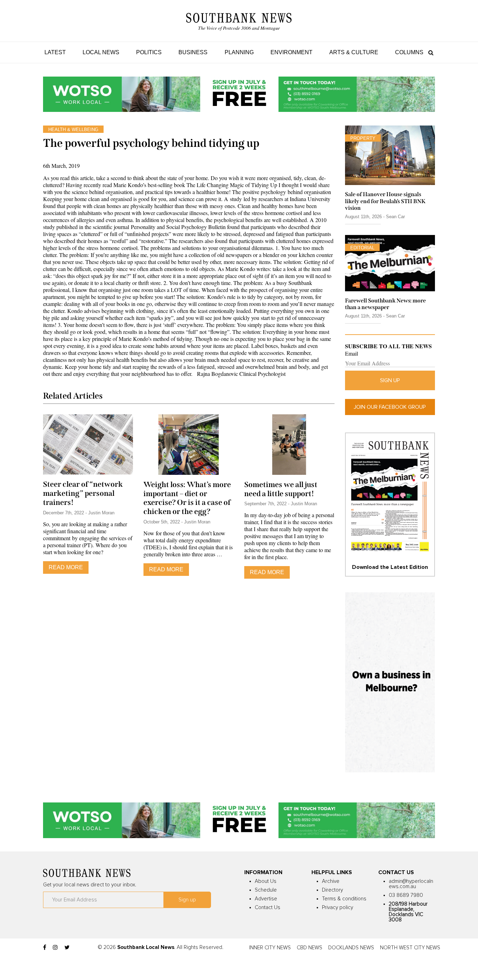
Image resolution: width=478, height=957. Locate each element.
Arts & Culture (353, 52)
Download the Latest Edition (390, 567)
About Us (265, 881)
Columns (409, 52)
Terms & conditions (344, 898)
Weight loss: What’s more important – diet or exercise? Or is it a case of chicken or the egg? (187, 498)
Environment (291, 52)
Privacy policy (337, 907)
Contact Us (267, 907)
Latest (55, 52)
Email (351, 353)
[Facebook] (44, 947)
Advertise (266, 898)
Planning (239, 52)
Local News (101, 52)
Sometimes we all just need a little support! (280, 489)
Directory (332, 890)
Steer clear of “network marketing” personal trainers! (83, 493)
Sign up (390, 380)
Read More (66, 567)
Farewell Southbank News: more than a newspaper (385, 303)
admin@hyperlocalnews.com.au (411, 884)
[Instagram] (55, 947)
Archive (330, 881)
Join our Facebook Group (390, 406)
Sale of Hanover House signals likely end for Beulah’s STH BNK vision (385, 201)
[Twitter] (67, 947)
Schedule (266, 890)
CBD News (309, 947)
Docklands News (351, 947)
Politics (149, 52)
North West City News (410, 947)
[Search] (429, 52)
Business (193, 52)
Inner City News (270, 947)
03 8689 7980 (406, 895)
